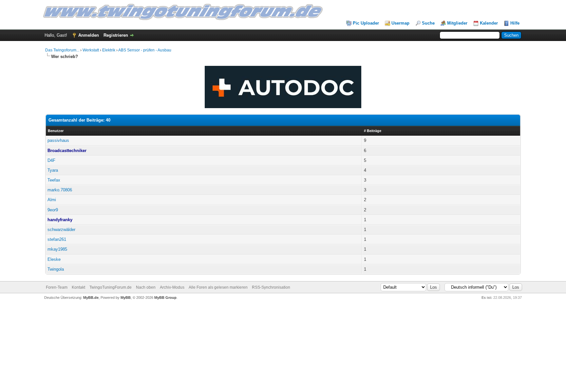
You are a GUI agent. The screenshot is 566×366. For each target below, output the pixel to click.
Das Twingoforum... (62, 50)
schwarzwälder (61, 229)
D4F (51, 160)
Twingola (55, 269)
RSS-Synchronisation (271, 287)
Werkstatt (91, 50)
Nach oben (146, 287)
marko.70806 (59, 189)
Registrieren (116, 35)
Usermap (400, 23)
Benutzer (56, 131)
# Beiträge (372, 131)
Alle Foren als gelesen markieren (218, 287)
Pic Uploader (366, 23)
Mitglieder (457, 23)
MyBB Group (165, 297)
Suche (428, 23)
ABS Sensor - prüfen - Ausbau (144, 50)
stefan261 (56, 239)
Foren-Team (56, 287)
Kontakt (78, 287)
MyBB (126, 297)
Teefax (53, 180)
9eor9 (52, 209)
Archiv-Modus (172, 287)
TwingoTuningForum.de (110, 287)
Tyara (52, 170)
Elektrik (108, 50)
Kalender (489, 23)
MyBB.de (91, 297)
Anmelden (88, 35)
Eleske (54, 259)
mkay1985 (57, 249)
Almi (51, 199)
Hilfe (514, 23)
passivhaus (58, 140)
